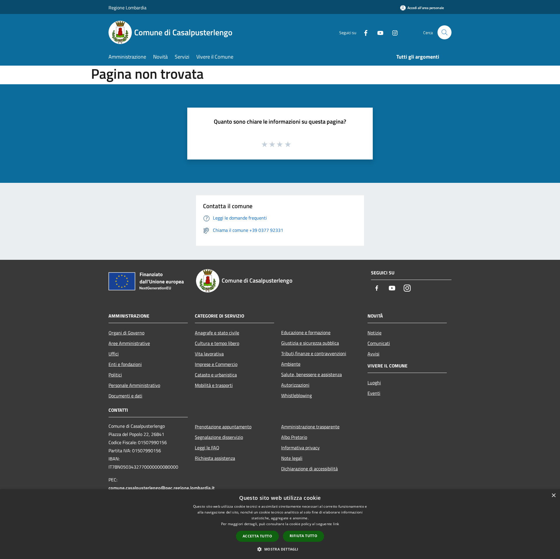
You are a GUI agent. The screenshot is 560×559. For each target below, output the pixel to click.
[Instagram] (392, 32)
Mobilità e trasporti (214, 385)
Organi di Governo (126, 332)
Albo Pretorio (294, 437)
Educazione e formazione (305, 332)
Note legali (291, 458)
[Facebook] (363, 32)
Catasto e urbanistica (216, 374)
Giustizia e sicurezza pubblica (310, 342)
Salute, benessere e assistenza (311, 374)
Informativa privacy (300, 447)
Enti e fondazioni (125, 364)
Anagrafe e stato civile (217, 332)
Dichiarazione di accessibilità (309, 468)
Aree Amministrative (129, 343)
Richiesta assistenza (215, 458)
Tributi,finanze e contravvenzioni (313, 353)
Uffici (113, 353)
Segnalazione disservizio (219, 437)
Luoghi (374, 382)
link (336, 523)
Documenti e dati (125, 395)
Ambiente (290, 363)
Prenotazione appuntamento (223, 426)
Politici (115, 374)
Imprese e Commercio (216, 364)
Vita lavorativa (209, 353)
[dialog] (280, 524)
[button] (280, 549)
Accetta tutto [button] (257, 536)
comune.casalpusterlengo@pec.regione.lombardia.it (161, 487)
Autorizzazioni (295, 384)
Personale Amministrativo (134, 385)
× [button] (553, 495)
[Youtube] (378, 32)
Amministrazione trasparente (310, 426)
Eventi (374, 393)
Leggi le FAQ (207, 447)
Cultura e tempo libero (217, 343)
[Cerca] (445, 32)
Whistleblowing (296, 395)
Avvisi (373, 353)
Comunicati (379, 343)
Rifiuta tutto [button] (303, 535)
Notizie (375, 332)
